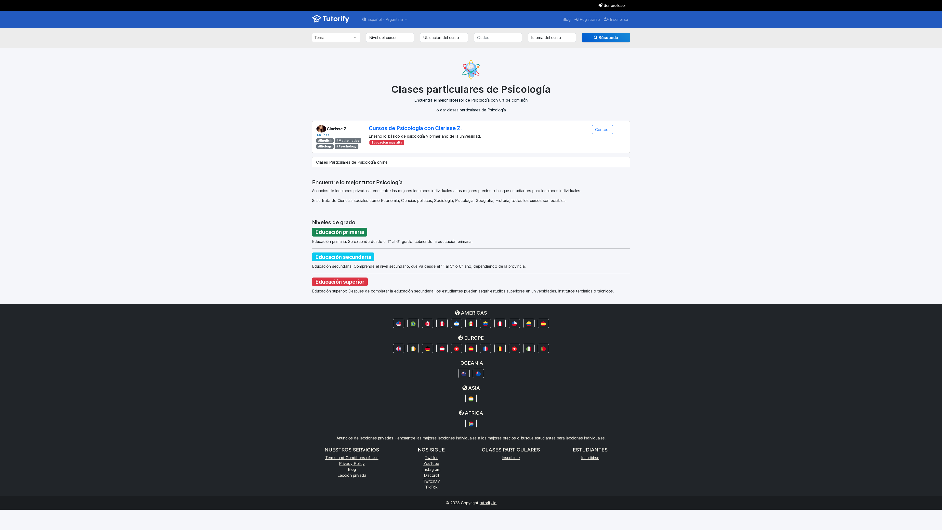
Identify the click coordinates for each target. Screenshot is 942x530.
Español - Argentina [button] (385, 19)
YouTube (431, 463)
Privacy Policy (352, 463)
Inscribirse (618, 19)
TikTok (431, 487)
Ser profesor (614, 5)
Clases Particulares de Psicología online (352, 162)
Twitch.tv (431, 481)
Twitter (431, 457)
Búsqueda (608, 37)
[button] (398, 323)
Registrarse (589, 19)
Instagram (431, 469)
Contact (602, 129)
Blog (567, 19)
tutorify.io (488, 502)
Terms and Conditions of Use (352, 457)
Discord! (431, 475)
